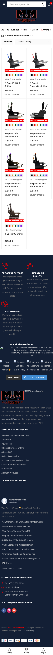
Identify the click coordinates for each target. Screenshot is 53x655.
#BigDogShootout (9, 535)
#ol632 (4, 558)
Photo (9, 563)
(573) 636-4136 (16, 583)
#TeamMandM (23, 526)
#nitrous (22, 535)
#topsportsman (26, 545)
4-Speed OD (6, 452)
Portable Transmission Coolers (15, 460)
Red (25, 30)
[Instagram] (9, 610)
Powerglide (6, 444)
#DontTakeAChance (10, 531)
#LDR (20, 549)
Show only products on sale (19, 36)
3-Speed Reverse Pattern (12, 448)
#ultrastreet (29, 549)
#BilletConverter (8, 526)
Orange (47, 30)
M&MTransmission (17, 500)
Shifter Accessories (10, 456)
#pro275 (13, 540)
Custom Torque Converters (13, 464)
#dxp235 (5, 549)
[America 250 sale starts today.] (20, 366)
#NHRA (4, 540)
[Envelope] (14, 610)
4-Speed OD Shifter (14, 234)
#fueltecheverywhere (30, 558)
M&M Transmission (13, 79)
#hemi (29, 535)
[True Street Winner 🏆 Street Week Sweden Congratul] (6, 366)
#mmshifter (24, 522)
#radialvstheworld (9, 545)
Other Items (6, 468)
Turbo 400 (6, 439)
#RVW (20, 540)
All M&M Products (9, 473)
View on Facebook (8, 568)
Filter (7, 42)
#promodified (29, 554)
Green (35, 30)
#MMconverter (36, 522)
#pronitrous (6, 554)
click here (15, 587)
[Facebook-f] (3, 610)
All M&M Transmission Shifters (15, 435)
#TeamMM (28, 540)
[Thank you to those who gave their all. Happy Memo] (33, 366)
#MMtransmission (9, 522)
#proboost (18, 554)
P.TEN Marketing (27, 631)
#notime (14, 549)
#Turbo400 (25, 531)
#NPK (17, 558)
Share (20, 568)
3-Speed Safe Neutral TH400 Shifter (12, 136)
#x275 (11, 558)
